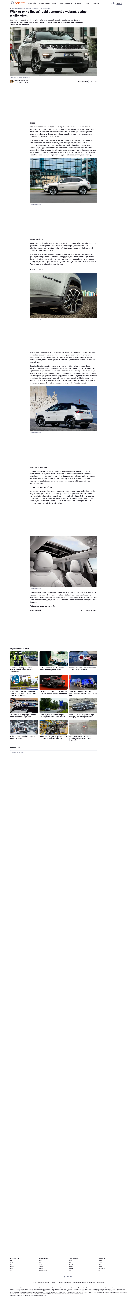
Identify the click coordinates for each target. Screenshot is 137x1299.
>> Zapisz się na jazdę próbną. (41, 487)
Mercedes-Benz (43, 1270)
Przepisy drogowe (65, 3)
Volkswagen (102, 1268)
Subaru (100, 1262)
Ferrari (40, 1260)
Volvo (100, 1270)
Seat (70, 1270)
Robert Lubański (19, 80)
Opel (70, 1262)
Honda (41, 1266)
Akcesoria (78, 3)
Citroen (11, 1268)
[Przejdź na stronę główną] (12, 4)
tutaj (45, 1295)
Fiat (40, 1262)
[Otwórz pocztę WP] (106, 3)
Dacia (11, 1270)
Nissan (70, 1260)
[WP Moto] (21, 3)
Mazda (41, 1268)
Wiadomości (32, 3)
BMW (11, 1264)
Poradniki (95, 3)
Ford (40, 1264)
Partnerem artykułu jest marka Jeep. (43, 606)
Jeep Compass (64, 476)
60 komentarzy (83, 81)
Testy (87, 3)
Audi (11, 1260)
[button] (112, 3)
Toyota (100, 1266)
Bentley (11, 1262)
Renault (71, 1268)
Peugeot (71, 1264)
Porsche (71, 1266)
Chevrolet (12, 1266)
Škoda (100, 1260)
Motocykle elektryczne (47, 3)
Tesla (100, 1264)
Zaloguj (119, 3)
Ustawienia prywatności (95, 1283)
